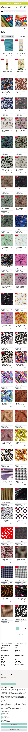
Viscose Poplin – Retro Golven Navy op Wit (6, 345)
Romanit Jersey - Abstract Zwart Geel (6, 599)
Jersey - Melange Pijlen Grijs (21, 111)
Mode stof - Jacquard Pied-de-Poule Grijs (20, 482)
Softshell (3, 664)
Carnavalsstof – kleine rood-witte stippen (6, 540)
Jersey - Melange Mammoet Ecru (19, 170)
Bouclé (16, 659)
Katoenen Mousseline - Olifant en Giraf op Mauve (7, 443)
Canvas (3, 661)
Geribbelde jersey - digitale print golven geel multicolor (20, 384)
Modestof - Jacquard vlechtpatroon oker (6, 501)
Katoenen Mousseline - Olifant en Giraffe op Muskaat (7, 423)
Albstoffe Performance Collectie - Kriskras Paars (7, 482)
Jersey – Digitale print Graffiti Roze (20, 131)
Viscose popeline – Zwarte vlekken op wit (6, 365)
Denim (16, 647)
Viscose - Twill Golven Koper (20, 462)
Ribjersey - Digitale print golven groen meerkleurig (7, 404)
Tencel (16, 658)
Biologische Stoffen (20, 664)
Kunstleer (3, 662)
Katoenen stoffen (5, 645)
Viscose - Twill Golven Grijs (6, 462)
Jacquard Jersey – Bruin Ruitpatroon (7, 619)
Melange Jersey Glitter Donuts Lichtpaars (21, 287)
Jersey (16, 645)
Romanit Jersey (19, 651)
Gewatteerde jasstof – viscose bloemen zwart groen (21, 619)
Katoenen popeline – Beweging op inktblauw (21, 228)
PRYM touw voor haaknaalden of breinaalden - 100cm (20, 72)
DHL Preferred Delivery (8, 718)
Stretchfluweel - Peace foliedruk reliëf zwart (21, 599)
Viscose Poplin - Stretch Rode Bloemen (7, 560)
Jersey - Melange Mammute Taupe (19, 209)
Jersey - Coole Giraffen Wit (21, 306)
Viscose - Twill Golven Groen (20, 443)
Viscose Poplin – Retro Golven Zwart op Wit (20, 345)
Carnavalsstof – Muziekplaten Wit (19, 521)
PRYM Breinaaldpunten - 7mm (7, 72)
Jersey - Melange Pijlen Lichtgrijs (7, 131)
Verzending (3, 677)
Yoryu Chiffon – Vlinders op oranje (21, 326)
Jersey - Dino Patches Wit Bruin (20, 92)
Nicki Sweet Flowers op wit (21, 248)
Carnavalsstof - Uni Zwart (20, 501)
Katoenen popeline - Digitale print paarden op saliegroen (6, 228)
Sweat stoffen (4, 650)
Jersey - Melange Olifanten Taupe (5, 189)
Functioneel (5, 713)
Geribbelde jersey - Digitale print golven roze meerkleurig (6, 384)
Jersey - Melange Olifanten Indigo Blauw (21, 189)
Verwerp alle (14, 726)
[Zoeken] (24, 11)
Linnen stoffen (4, 647)
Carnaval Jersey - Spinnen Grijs (5, 521)
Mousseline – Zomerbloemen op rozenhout (20, 404)
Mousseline (4, 651)
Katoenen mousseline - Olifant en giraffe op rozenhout (21, 423)
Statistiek (5, 714)
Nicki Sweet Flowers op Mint (7, 248)
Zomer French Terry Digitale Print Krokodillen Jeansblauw (7, 150)
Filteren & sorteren (8, 36)
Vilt (2, 659)
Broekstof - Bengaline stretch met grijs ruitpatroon (20, 540)
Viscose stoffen (5, 648)
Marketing (5, 716)
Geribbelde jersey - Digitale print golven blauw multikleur (20, 365)
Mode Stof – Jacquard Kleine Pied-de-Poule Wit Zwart (20, 580)
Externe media (6, 717)
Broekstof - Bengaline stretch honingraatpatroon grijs (21, 560)
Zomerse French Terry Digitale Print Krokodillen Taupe (20, 150)
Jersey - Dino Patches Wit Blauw (6, 111)
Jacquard (17, 661)
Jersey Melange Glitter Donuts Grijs (7, 287)
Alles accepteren (14, 724)
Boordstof (17, 650)
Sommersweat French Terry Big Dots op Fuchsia (20, 267)
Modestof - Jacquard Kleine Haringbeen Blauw (6, 580)
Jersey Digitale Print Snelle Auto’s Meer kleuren (6, 267)
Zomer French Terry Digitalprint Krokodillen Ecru (7, 170)
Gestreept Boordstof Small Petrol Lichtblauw (7, 53)
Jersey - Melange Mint (6, 208)
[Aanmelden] (16, 7)
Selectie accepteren (14, 729)
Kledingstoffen (18, 662)
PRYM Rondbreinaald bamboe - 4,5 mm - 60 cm (20, 53)
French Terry (18, 648)
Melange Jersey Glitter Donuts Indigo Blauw (7, 306)
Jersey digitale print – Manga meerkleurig (6, 92)
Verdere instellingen (5, 721)
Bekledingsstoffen (5, 665)
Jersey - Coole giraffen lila (7, 326)
